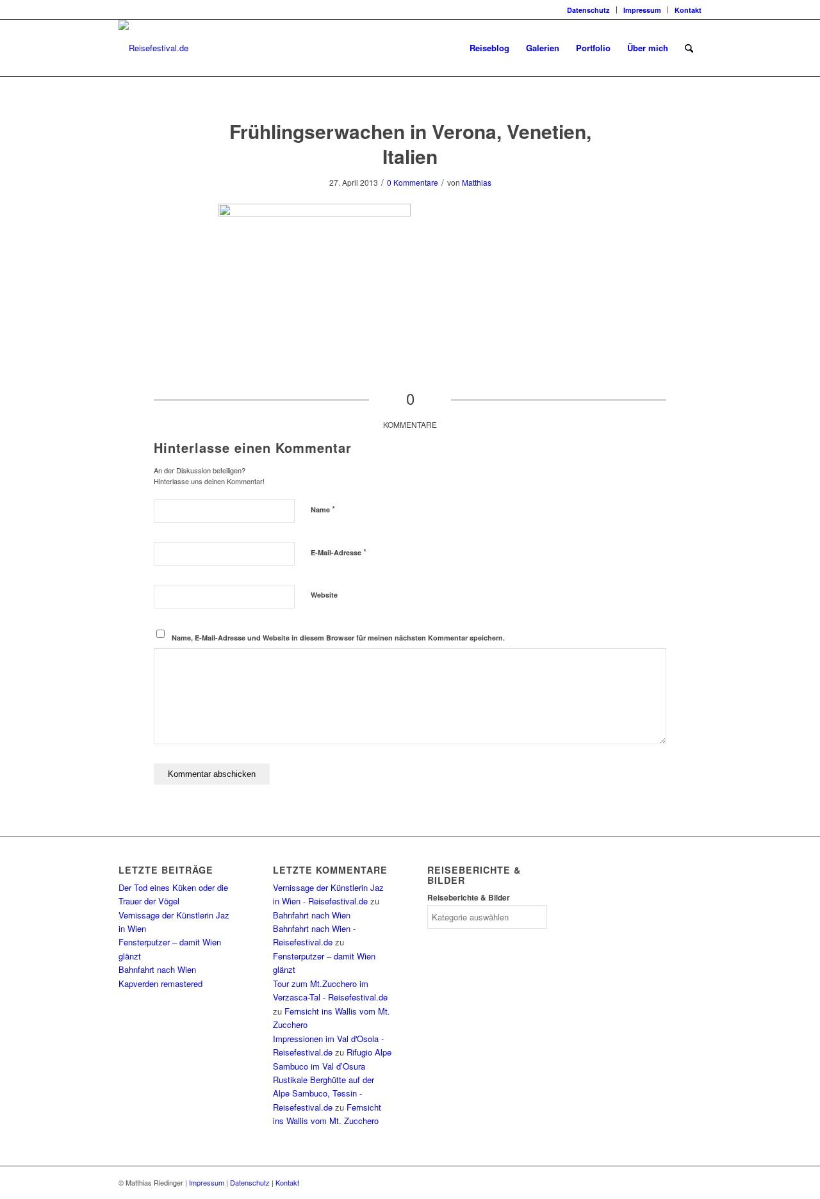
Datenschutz (588, 10)
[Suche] (688, 48)
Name (323, 509)
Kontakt (688, 10)
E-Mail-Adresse (338, 552)
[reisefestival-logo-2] (153, 48)
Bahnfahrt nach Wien (157, 969)
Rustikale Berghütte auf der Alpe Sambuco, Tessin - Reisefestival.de (323, 1093)
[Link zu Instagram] (122, 9)
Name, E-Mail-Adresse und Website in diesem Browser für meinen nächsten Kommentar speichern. (338, 637)
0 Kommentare (412, 182)
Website (324, 595)
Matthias (476, 182)
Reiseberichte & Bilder (468, 897)
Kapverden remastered (160, 983)
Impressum (642, 10)
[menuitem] (589, 9)
